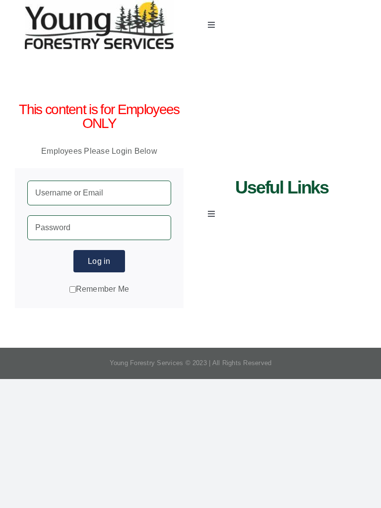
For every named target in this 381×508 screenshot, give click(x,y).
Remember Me (102, 289)
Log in (99, 261)
